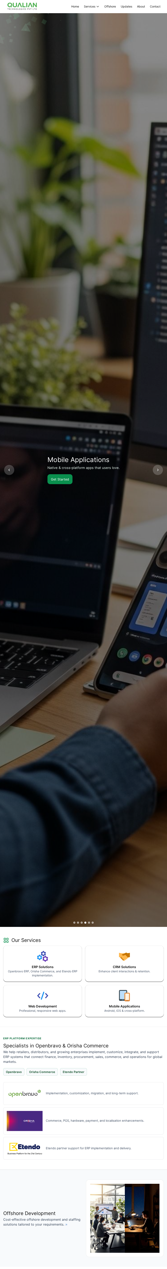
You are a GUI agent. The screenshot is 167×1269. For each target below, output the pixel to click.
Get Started (57, 479)
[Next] (158, 470)
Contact (155, 6)
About (141, 6)
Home (75, 6)
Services (89, 6)
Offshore (110, 6)
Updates (126, 6)
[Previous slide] (9, 470)
